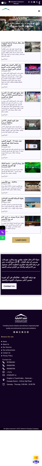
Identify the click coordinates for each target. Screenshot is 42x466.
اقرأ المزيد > (5, 59)
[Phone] (2, 232)
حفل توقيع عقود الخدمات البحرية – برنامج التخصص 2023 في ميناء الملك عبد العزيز (13, 95)
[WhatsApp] (2, 237)
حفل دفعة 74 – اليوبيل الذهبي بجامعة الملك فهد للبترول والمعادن (12, 143)
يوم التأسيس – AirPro (9, 182)
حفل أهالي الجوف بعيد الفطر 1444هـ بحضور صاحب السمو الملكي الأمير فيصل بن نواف (11, 67)
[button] (39, 11)
